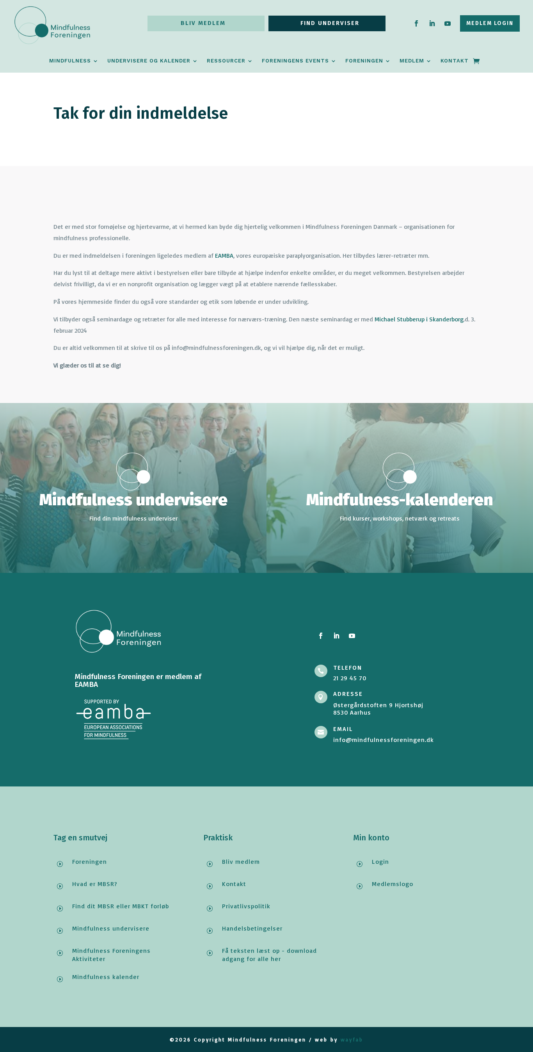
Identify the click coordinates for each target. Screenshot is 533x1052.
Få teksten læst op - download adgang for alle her (269, 955)
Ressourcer (226, 61)
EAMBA (223, 255)
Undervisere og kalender (148, 61)
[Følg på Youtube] (447, 23)
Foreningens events (295, 61)
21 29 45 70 (349, 678)
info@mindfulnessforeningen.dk (383, 740)
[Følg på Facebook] (416, 23)
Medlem (412, 61)
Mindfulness (70, 61)
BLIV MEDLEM (203, 23)
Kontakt (455, 61)
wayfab (352, 1039)
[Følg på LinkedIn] (432, 23)
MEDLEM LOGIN (489, 23)
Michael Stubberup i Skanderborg (419, 319)
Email (343, 729)
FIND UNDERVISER (329, 23)
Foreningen (364, 61)
